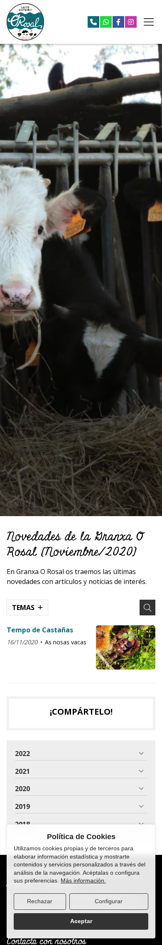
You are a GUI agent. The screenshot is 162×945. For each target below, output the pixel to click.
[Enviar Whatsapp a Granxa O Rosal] (106, 22)
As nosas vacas (65, 642)
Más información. (83, 880)
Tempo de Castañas (40, 629)
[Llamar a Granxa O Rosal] (93, 22)
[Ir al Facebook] (118, 22)
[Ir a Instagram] (131, 22)
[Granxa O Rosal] (25, 22)
